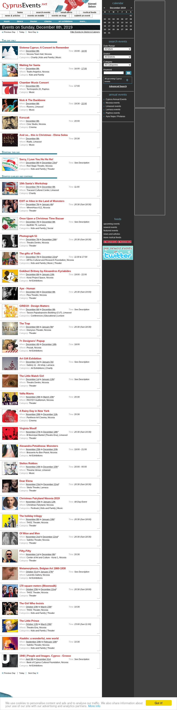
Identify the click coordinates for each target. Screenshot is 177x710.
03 (109, 19)
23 (105, 29)
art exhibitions (66, 21)
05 (118, 19)
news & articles (12, 15)
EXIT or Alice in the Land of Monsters (41, 201)
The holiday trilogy (30, 516)
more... (83, 21)
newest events (110, 227)
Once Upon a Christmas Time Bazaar (41, 218)
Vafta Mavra (26, 393)
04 (114, 19)
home (20, 12)
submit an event (82, 15)
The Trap (24, 323)
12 (118, 22)
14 (126, 22)
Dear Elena (25, 481)
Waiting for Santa (29, 65)
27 (122, 29)
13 (122, 22)
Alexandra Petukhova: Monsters (38, 446)
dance (20, 21)
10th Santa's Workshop (33, 183)
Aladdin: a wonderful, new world (39, 638)
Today (21, 32)
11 (113, 22)
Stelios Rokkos (28, 463)
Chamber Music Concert (34, 82)
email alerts (66, 12)
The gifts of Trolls (29, 253)
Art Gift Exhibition (30, 358)
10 (109, 22)
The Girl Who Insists (31, 603)
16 (105, 26)
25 (114, 29)
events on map (59, 15)
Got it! (159, 703)
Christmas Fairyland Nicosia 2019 (39, 498)
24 (109, 29)
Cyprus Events (24, 5)
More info (94, 706)
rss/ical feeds (89, 12)
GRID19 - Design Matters (34, 306)
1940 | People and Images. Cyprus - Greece (45, 655)
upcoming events (112, 224)
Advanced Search (118, 86)
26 (118, 29)
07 (126, 19)
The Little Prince (29, 620)
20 (122, 26)
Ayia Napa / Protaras (115, 116)
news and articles (112, 234)
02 (105, 19)
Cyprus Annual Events (116, 99)
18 (114, 26)
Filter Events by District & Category (85, 32)
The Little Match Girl (31, 376)
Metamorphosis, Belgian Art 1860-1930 (42, 568)
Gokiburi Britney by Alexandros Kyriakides (45, 271)
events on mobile (35, 15)
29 (131, 29)
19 (118, 26)
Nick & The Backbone (32, 100)
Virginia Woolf (27, 428)
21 (126, 26)
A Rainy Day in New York (34, 411)
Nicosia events (113, 103)
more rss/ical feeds (112, 237)
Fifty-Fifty (25, 551)
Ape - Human (27, 288)
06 (122, 19)
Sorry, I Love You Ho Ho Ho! (36, 159)
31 (109, 33)
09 (105, 22)
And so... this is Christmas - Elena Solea (43, 135)
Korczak (24, 117)
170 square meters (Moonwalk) (37, 585)
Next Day (32, 32)
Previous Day (9, 32)
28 (126, 29)
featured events (111, 230)
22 (131, 26)
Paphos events (113, 113)
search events (43, 12)
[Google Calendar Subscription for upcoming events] (124, 242)
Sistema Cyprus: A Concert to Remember (44, 47)
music (7, 21)
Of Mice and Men (29, 533)
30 (105, 33)
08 (131, 19)
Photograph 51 (28, 236)
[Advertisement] (150, 54)
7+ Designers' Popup (32, 341)
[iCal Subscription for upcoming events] (110, 242)
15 (131, 22)
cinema (48, 21)
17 (109, 26)
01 (131, 16)
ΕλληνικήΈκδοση (92, 5)
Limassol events (113, 106)
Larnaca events (113, 109)
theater (33, 21)
